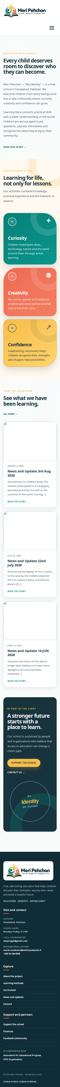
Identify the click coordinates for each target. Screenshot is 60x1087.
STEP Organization (12, 1059)
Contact (7, 1004)
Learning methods (13, 983)
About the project (13, 976)
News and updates (13, 997)
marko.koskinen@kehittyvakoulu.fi (22, 950)
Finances (8, 1031)
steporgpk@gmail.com (15, 940)
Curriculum (9, 990)
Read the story (18, 501)
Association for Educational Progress (22, 1055)
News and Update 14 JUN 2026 (28, 653)
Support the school (23, 762)
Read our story (14, 147)
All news (10, 413)
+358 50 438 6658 (11, 953)
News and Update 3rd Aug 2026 (29, 473)
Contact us (16, 772)
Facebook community (15, 1038)
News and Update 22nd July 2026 (27, 563)
